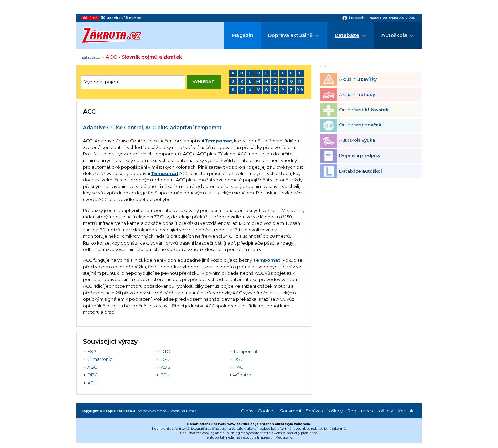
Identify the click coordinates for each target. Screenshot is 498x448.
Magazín (242, 35)
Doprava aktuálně (290, 35)
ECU (165, 374)
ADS (165, 367)
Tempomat (218, 140)
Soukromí (290, 410)
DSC (238, 359)
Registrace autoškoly (370, 410)
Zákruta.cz (90, 57)
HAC (238, 367)
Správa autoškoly (324, 410)
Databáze (347, 35)
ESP (91, 351)
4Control (242, 374)
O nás (247, 410)
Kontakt (406, 410)
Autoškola (394, 35)
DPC (165, 359)
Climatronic (99, 359)
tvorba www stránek (153, 411)
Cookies (266, 410)
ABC (92, 367)
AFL (91, 382)
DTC (165, 351)
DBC (92, 374)
